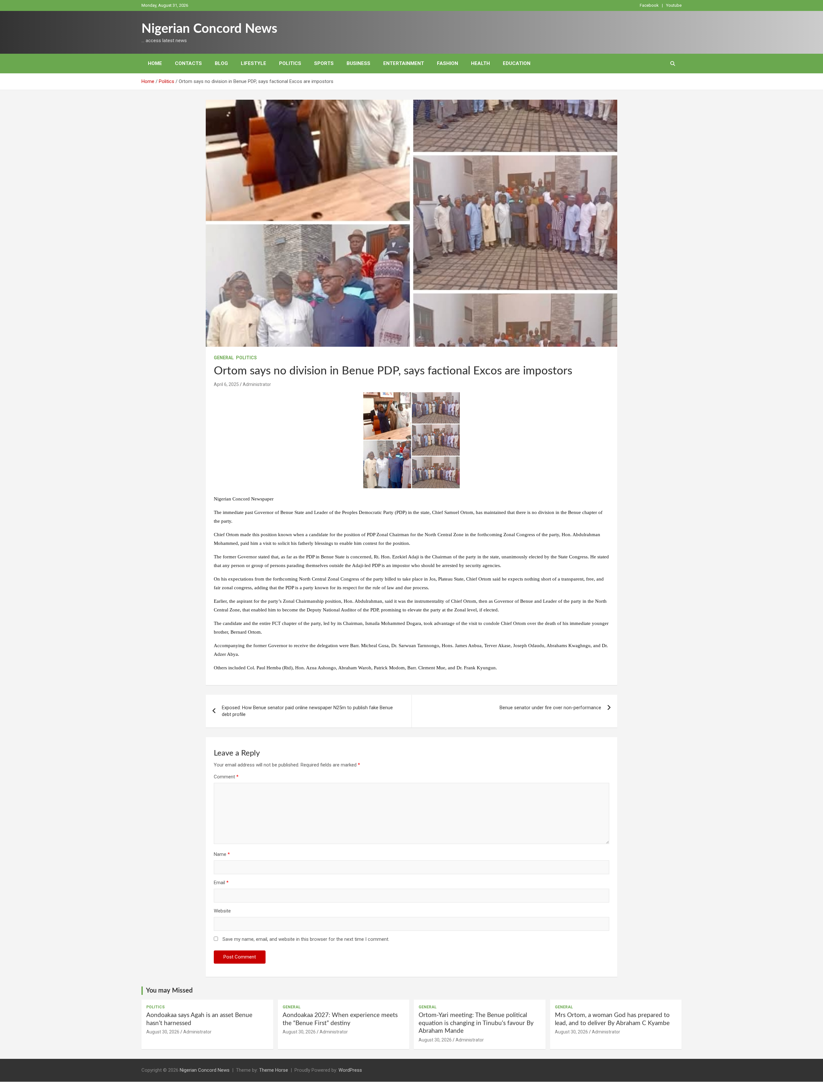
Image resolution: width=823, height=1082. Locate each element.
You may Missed (169, 990)
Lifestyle (253, 63)
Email (221, 882)
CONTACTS (188, 63)
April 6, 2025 (226, 384)
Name (222, 854)
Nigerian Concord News (209, 29)
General (224, 357)
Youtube (674, 5)
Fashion (447, 63)
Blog (221, 63)
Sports (324, 63)
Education (516, 63)
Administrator (257, 384)
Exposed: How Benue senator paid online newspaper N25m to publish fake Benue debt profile (307, 711)
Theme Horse (273, 1070)
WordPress (350, 1070)
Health (480, 63)
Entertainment (403, 63)
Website (222, 911)
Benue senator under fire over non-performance (550, 708)
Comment (226, 777)
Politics (290, 63)
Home (155, 63)
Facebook (649, 5)
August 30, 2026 (162, 1031)
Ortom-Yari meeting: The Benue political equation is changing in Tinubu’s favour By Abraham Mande (476, 1023)
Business (358, 63)
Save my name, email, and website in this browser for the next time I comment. (305, 939)
